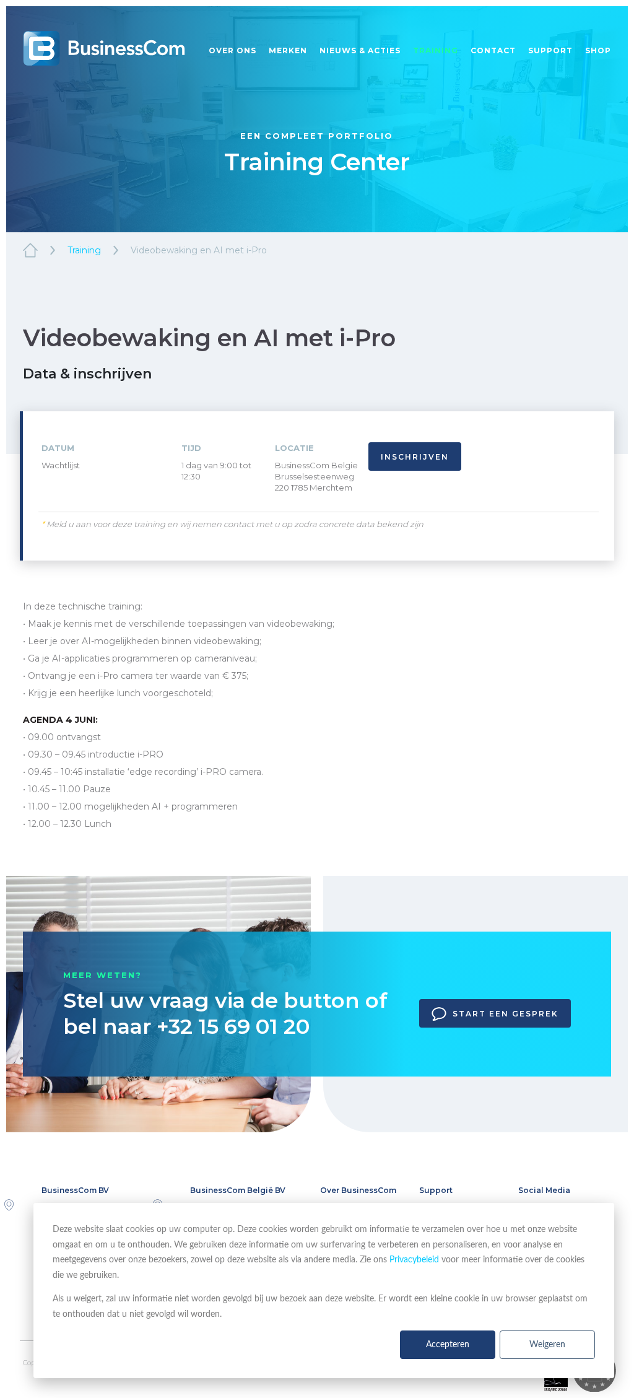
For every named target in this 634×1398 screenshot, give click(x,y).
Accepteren (447, 1344)
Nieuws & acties (360, 50)
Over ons (232, 50)
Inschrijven (415, 456)
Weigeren (547, 1344)
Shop (598, 50)
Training (435, 50)
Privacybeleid (414, 1260)
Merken (288, 50)
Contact (493, 50)
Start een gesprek (505, 1013)
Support (550, 50)
